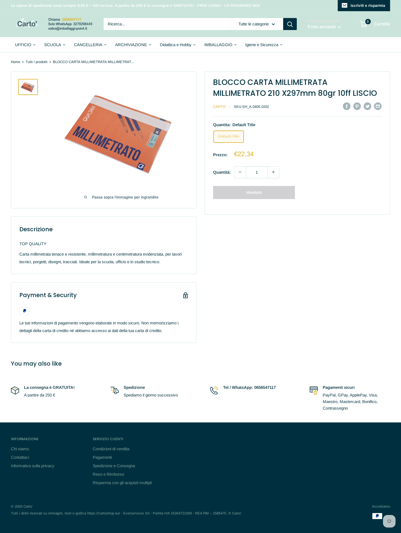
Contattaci (20, 457)
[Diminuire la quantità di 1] (240, 172)
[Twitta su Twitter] (367, 106)
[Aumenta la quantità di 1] (273, 172)
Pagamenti (102, 457)
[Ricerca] (290, 24)
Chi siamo (20, 448)
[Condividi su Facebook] (347, 106)
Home (15, 62)
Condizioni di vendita (111, 448)
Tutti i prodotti (36, 62)
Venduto (254, 192)
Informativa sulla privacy (32, 465)
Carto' (219, 107)
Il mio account (322, 27)
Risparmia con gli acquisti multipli (122, 482)
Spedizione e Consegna (114, 465)
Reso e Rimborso (108, 474)
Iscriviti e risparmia (368, 5)
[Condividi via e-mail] (378, 106)
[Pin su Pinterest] (357, 106)
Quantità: (222, 172)
